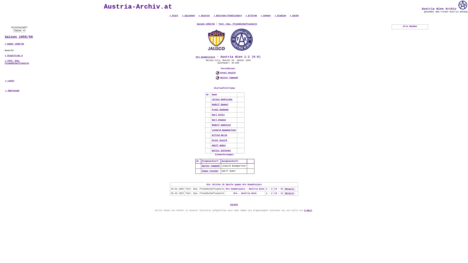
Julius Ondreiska (222, 99)
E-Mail (308, 210)
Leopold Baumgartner (224, 130)
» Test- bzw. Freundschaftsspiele (17, 62)
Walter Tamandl (229, 78)
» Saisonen (188, 15)
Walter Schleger (221, 150)
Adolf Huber (219, 145)
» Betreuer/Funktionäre (228, 15)
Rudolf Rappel (220, 104)
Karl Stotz (218, 115)
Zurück (234, 204)
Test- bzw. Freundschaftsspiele (238, 24)
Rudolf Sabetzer (221, 125)
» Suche (294, 15)
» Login (9, 81)
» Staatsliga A (14, 55)
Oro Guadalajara (205, 57)
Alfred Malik (219, 135)
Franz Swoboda (220, 109)
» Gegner (266, 15)
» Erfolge (251, 15)
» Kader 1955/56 (14, 44)
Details (289, 189)
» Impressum (12, 90)
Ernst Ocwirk (228, 73)
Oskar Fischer (210, 171)
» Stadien (280, 15)
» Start (173, 15)
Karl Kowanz (219, 120)
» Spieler (204, 15)
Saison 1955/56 (19, 37)
